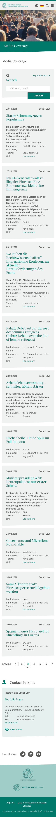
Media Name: (13, 142)
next (28, 667)
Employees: (12, 145)
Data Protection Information (32, 802)
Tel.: (7, 716)
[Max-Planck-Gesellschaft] (28, 774)
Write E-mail (11, 722)
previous (6, 663)
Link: (8, 156)
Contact (27, 805)
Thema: (10, 152)
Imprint (10, 802)
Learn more (29, 156)
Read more (16, 729)
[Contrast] (36, 5)
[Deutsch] (42, 5)
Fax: (7, 719)
